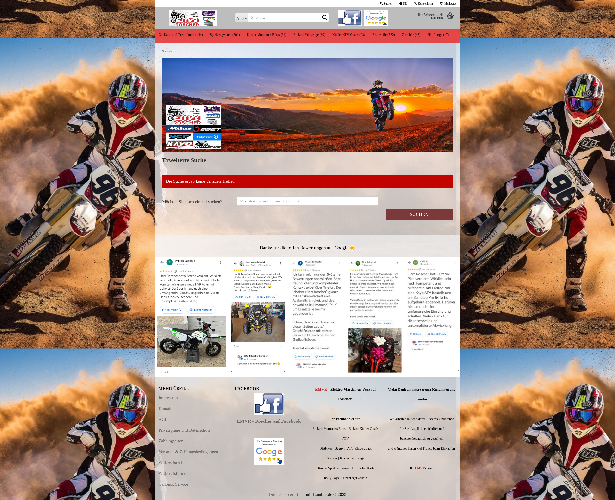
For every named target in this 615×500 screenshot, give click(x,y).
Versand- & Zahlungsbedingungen (188, 451)
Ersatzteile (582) (383, 35)
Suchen (387, 3)
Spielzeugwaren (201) (225, 35)
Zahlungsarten (171, 441)
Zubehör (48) (411, 35)
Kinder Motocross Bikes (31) (266, 35)
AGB (163, 419)
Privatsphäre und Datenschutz (184, 430)
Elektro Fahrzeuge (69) (309, 35)
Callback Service (173, 484)
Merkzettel (449, 3)
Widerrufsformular (175, 473)
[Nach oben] (602, 493)
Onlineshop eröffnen (287, 494)
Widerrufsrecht (171, 462)
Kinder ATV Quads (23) (348, 35)
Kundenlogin (425, 3)
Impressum (168, 397)
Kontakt (165, 408)
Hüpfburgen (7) (438, 35)
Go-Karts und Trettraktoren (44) (181, 35)
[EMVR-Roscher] (193, 18)
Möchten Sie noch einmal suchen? (192, 201)
